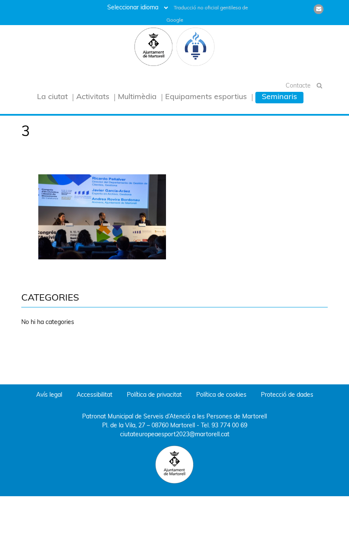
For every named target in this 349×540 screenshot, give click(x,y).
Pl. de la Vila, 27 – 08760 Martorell (148, 426)
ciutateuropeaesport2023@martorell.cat (174, 435)
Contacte (298, 86)
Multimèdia (137, 97)
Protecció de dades (287, 395)
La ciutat (52, 97)
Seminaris (279, 97)
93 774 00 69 (229, 426)
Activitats (92, 97)
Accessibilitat (94, 395)
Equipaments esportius (206, 97)
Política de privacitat (154, 395)
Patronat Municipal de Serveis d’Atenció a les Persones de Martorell (174, 417)
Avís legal (49, 395)
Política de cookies (221, 395)
